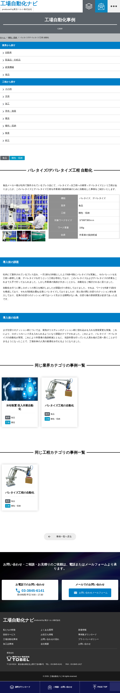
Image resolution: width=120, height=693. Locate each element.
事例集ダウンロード (87, 634)
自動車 (8, 52)
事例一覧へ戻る (64, 536)
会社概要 (45, 644)
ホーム (3, 38)
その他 (8, 89)
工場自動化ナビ (19, 3)
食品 (7, 74)
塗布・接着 (10, 111)
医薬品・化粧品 (12, 60)
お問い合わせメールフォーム (93, 592)
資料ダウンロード (89, 6)
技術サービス (9, 634)
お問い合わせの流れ (50, 639)
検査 (7, 133)
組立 (7, 140)
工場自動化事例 (10, 639)
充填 (7, 96)
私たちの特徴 (9, 630)
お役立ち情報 (47, 634)
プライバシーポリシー (88, 639)
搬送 (7, 118)
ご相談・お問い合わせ (101, 6)
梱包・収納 (12, 38)
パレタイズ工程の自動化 (59, 405)
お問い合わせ (84, 644)
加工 (7, 103)
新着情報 (82, 630)
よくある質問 (47, 630)
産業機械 (9, 67)
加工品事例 (8, 644)
